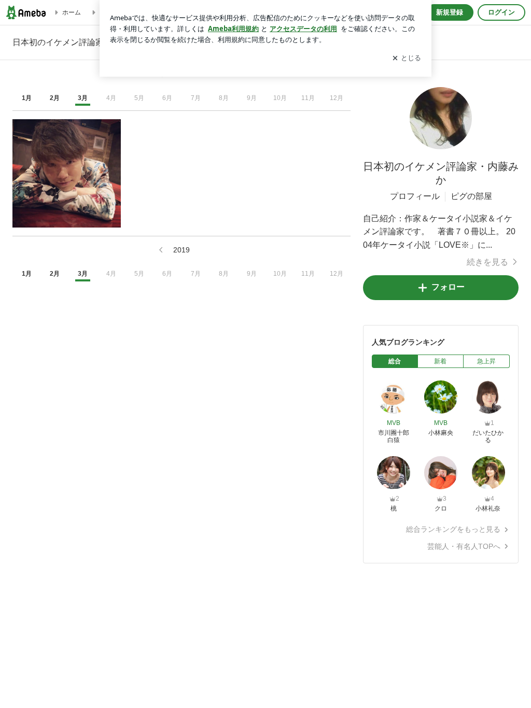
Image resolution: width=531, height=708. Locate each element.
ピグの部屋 (471, 196)
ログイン (501, 12)
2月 (55, 98)
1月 (27, 98)
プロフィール (415, 196)
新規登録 (449, 12)
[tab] (395, 361)
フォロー (448, 286)
